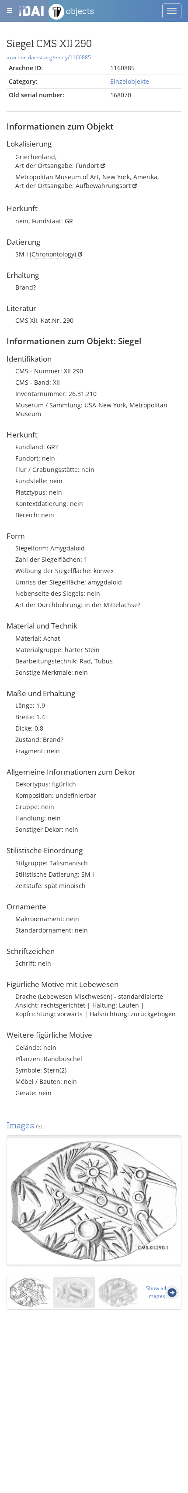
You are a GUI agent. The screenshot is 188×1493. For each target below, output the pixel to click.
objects (79, 11)
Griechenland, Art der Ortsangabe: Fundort (57, 161)
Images (24, 1125)
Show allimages (156, 1292)
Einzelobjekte (129, 81)
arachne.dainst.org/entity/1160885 (49, 57)
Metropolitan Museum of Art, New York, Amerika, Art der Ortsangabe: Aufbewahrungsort (87, 181)
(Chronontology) (53, 254)
